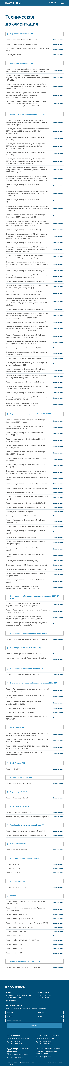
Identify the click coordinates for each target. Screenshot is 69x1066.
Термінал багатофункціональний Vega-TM (27, 825)
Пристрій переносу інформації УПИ (24, 858)
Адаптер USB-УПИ (17, 881)
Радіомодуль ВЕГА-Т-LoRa (21, 777)
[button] (50, 1016)
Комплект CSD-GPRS (18, 844)
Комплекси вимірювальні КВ (21, 63)
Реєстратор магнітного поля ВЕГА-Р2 (25, 961)
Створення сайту (55, 1062)
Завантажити (58, 40)
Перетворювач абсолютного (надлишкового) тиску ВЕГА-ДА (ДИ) (34, 597)
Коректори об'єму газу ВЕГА (21, 34)
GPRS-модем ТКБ (17, 727)
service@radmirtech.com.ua (19, 1054)
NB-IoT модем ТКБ (17, 763)
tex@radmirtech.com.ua (46, 1038)
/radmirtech (12, 1000)
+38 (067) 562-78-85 (16, 1043)
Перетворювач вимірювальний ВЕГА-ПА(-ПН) (28, 633)
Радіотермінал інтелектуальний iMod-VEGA (27, 114)
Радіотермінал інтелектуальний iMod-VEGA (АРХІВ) (30, 414)
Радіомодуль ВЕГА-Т (18, 792)
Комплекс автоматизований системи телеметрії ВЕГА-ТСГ (33, 683)
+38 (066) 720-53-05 (16, 1057)
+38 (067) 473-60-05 (45, 1043)
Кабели (13, 895)
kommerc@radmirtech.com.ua (19, 1038)
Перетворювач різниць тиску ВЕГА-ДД (25, 648)
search (59, 2)
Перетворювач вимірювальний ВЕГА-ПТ (26, 668)
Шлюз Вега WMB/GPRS (19, 806)
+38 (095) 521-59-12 (45, 1041)
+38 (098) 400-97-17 (16, 1041)
